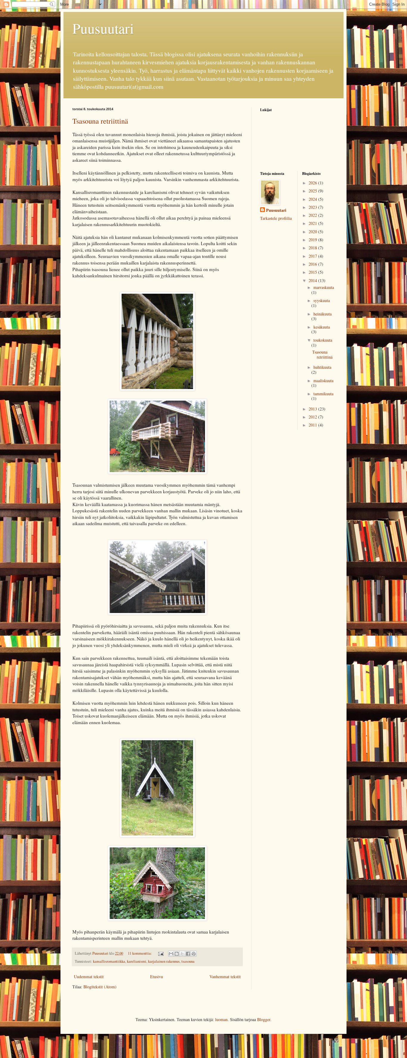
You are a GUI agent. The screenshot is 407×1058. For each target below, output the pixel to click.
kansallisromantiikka (109, 961)
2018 (313, 248)
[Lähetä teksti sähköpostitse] (160, 953)
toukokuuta (322, 340)
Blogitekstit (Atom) (99, 986)
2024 (313, 199)
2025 (313, 191)
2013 (313, 409)
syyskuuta (321, 300)
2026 (313, 183)
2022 (313, 215)
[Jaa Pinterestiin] (194, 954)
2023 (313, 207)
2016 (313, 264)
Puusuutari (103, 28)
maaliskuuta (323, 380)
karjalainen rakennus (164, 961)
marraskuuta (323, 287)
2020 (313, 231)
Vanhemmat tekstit (225, 976)
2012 (313, 417)
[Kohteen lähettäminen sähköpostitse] (171, 954)
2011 (313, 425)
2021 (313, 223)
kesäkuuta (321, 327)
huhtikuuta (322, 367)
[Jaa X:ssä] (182, 954)
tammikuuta (323, 393)
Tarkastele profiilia (276, 218)
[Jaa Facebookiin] (188, 954)
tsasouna (188, 961)
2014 (313, 280)
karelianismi (136, 961)
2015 (313, 272)
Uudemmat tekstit (89, 976)
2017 (313, 256)
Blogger (263, 1019)
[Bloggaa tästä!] (177, 954)
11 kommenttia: (140, 953)
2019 (313, 239)
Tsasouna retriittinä (100, 121)
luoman (221, 1019)
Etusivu (156, 976)
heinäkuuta (322, 314)
